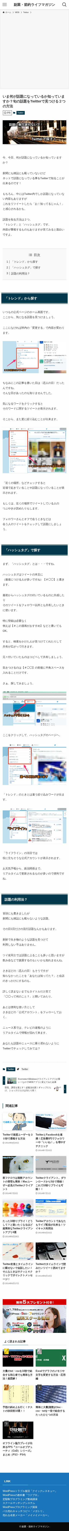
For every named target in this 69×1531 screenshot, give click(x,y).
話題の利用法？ (20, 273)
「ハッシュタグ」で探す (26, 267)
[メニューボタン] (4, 4)
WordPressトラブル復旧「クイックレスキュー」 (30, 1491)
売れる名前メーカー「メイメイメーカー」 (26, 1515)
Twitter (20, 113)
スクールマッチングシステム (19, 1503)
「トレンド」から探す (24, 261)
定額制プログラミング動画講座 (20, 1499)
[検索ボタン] (64, 4)
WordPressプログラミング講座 (20, 1507)
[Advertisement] (34, 51)
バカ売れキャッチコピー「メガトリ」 (24, 1511)
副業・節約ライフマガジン (34, 4)
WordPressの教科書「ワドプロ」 (21, 1495)
